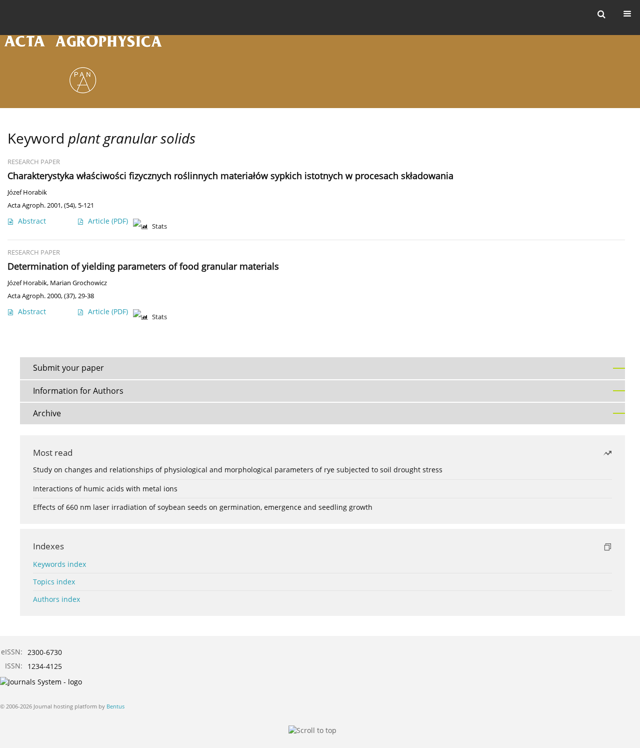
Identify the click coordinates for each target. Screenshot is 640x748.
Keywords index (59, 564)
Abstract (32, 221)
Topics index (54, 581)
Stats (159, 226)
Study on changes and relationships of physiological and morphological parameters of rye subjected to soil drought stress (237, 469)
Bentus (115, 706)
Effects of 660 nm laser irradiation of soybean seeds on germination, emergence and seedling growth (202, 507)
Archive (47, 413)
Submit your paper (68, 367)
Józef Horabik (27, 192)
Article (108, 221)
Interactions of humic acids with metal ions (105, 488)
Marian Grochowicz (78, 283)
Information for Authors (78, 390)
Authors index (56, 599)
